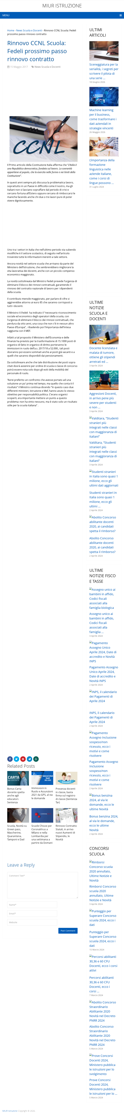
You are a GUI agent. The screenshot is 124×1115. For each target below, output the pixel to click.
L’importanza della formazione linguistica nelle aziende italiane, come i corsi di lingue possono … (101, 171)
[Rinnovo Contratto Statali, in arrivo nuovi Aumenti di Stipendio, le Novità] (66, 815)
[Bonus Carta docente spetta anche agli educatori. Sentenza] (18, 778)
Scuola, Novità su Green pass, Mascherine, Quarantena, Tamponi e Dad (17, 832)
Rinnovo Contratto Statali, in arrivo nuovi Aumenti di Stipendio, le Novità (66, 832)
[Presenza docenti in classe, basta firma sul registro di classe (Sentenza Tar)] (66, 778)
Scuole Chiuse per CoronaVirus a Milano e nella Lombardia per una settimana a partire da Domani (41, 834)
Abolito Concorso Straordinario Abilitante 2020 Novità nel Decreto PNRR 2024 (102, 1035)
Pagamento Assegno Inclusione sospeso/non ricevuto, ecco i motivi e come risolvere (103, 773)
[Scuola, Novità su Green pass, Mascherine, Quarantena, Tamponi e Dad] (18, 815)
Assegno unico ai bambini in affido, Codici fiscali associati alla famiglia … (101, 623)
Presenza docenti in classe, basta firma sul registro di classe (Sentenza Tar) (66, 795)
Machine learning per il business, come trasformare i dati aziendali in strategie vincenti (102, 119)
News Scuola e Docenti (29, 30)
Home (10, 30)
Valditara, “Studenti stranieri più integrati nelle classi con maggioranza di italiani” (103, 451)
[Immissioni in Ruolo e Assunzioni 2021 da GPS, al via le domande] (42, 778)
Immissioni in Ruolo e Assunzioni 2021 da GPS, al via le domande (42, 793)
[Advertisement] (42, 93)
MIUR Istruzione (62, 5)
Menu (6, 15)
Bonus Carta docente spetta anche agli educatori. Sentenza (15, 795)
